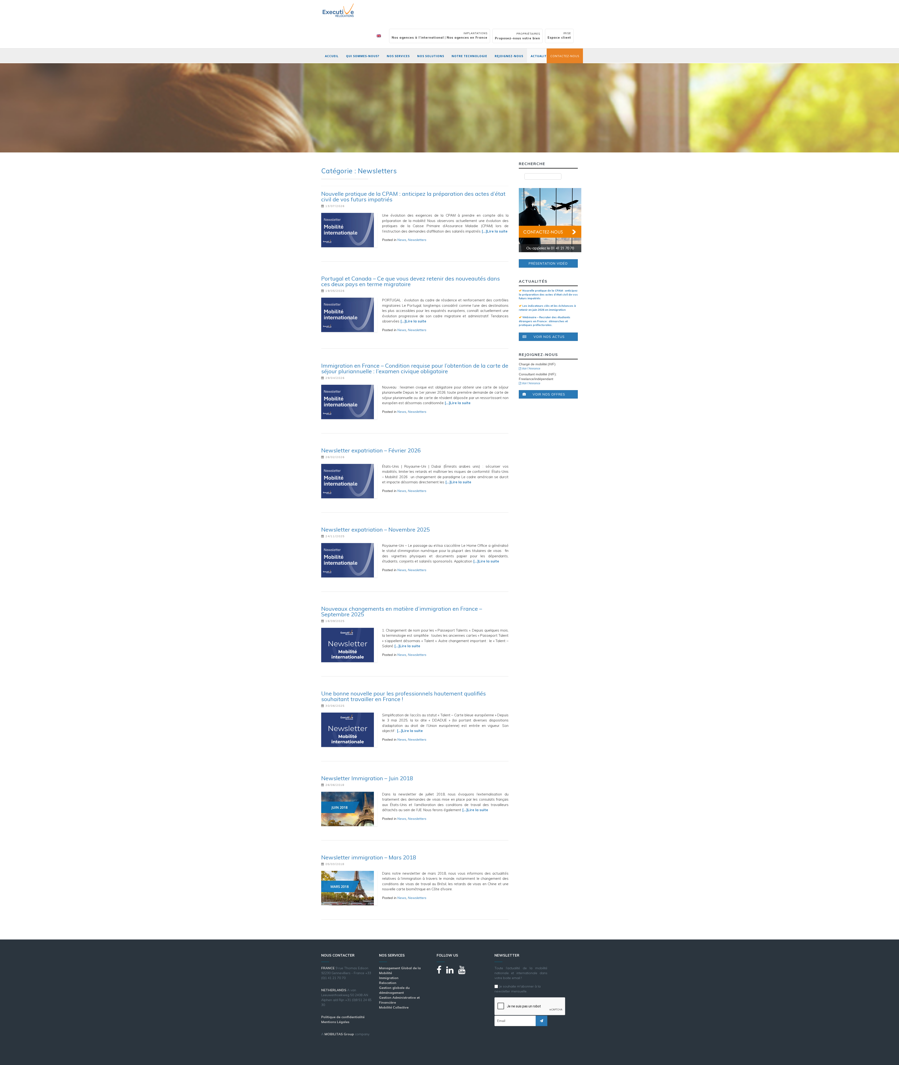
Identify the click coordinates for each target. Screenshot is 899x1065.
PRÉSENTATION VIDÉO (548, 263)
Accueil (332, 56)
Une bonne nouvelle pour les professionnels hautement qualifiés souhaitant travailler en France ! (403, 696)
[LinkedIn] (452, 972)
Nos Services (398, 56)
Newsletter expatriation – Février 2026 (371, 450)
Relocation (387, 983)
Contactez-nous (564, 56)
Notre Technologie (469, 56)
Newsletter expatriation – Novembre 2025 (375, 529)
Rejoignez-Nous (509, 56)
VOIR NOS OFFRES (549, 394)
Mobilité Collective (394, 1007)
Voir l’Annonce (530, 368)
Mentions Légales (335, 1022)
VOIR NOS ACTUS (549, 337)
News (401, 240)
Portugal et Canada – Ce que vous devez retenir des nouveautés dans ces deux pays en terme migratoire (410, 281)
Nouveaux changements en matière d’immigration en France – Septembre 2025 (401, 611)
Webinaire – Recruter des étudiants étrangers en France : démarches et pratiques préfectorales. (544, 321)
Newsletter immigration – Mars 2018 (368, 857)
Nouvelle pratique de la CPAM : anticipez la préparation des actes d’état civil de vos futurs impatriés (413, 196)
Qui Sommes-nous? (362, 56)
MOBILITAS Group (339, 1034)
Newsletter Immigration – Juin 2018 (367, 778)
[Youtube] (464, 972)
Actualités (540, 56)
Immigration (388, 978)
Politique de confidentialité (343, 1017)
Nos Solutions (430, 56)
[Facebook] (441, 972)
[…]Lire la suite (495, 231)
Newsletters (417, 240)
